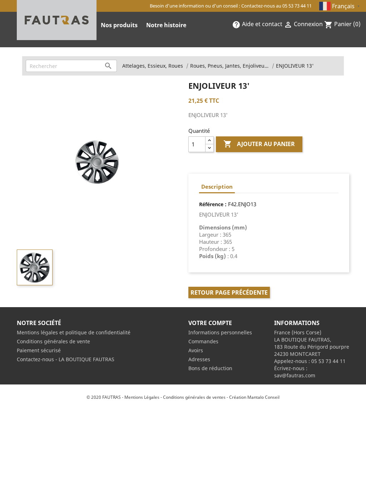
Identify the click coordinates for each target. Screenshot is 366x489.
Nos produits (119, 25)
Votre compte (210, 323)
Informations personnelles (220, 332)
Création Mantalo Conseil (254, 397)
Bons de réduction (210, 368)
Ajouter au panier (259, 144)
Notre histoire (166, 25)
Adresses (199, 359)
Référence (211, 204)
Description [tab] (217, 186)
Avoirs (195, 350)
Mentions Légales (141, 397)
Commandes (203, 341)
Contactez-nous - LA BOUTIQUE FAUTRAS (65, 359)
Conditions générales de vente (53, 341)
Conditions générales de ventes (194, 397)
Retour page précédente (229, 292)
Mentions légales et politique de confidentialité (73, 332)
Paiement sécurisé (39, 350)
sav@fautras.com (294, 375)
